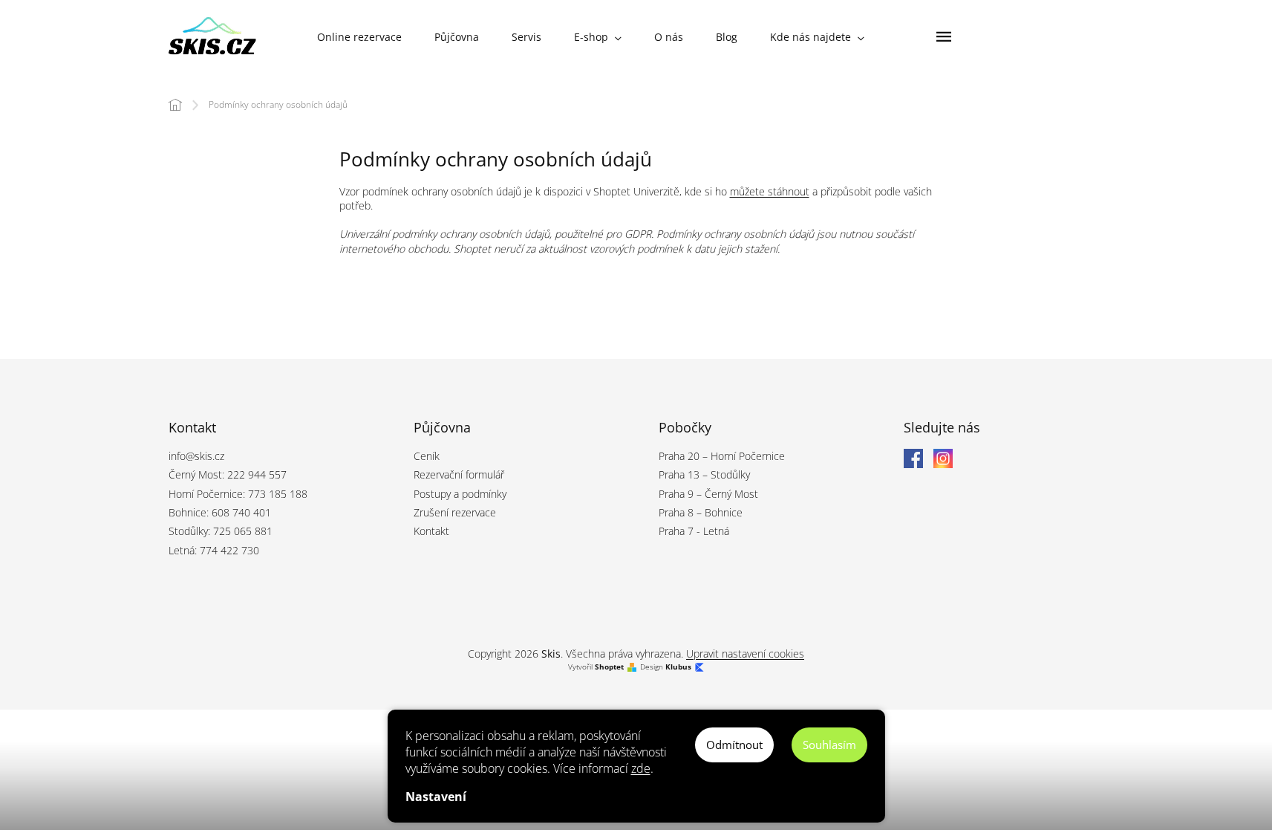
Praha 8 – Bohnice (701, 512)
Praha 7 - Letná (694, 531)
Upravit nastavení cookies (745, 653)
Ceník (427, 456)
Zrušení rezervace (455, 512)
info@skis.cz (196, 456)
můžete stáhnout (769, 191)
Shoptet (609, 667)
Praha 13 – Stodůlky (704, 474)
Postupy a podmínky (460, 494)
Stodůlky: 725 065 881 (221, 531)
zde (640, 768)
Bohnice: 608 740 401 (220, 512)
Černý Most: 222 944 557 (228, 474)
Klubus (678, 667)
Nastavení (435, 796)
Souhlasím (829, 744)
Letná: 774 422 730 (214, 550)
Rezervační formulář (459, 474)
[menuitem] (359, 37)
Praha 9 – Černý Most (708, 494)
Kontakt (431, 531)
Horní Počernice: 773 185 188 (238, 494)
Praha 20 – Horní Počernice (722, 456)
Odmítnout (734, 744)
